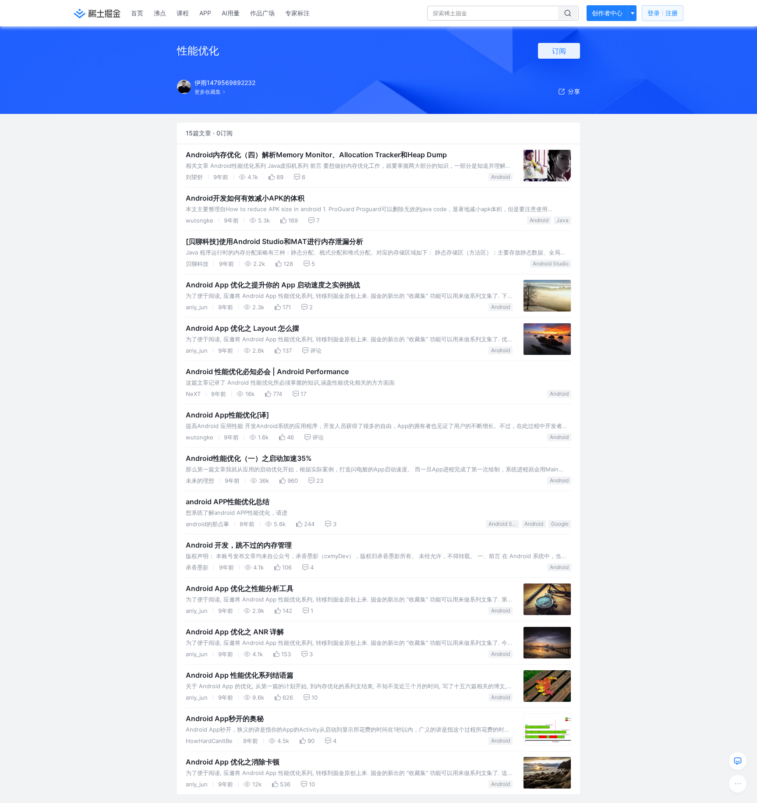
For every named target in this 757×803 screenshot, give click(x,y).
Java (562, 220)
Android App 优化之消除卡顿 (232, 761)
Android (500, 176)
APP (205, 13)
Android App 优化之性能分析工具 (240, 588)
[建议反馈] (737, 761)
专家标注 (297, 13)
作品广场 (262, 13)
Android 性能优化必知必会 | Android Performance (267, 371)
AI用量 (231, 13)
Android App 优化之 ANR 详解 (235, 631)
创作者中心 (607, 13)
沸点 (160, 13)
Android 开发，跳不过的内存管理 (239, 545)
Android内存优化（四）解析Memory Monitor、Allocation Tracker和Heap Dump (316, 154)
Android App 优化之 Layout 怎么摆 (242, 328)
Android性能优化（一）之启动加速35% (249, 458)
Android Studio (551, 263)
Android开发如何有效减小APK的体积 (245, 198)
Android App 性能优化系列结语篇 (240, 675)
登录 (662, 13)
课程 (183, 13)
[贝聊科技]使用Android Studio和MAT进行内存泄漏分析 (274, 241)
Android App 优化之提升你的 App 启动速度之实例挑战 (273, 284)
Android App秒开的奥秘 (225, 718)
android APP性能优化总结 (227, 501)
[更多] (737, 783)
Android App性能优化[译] (227, 414)
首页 (137, 13)
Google (560, 523)
